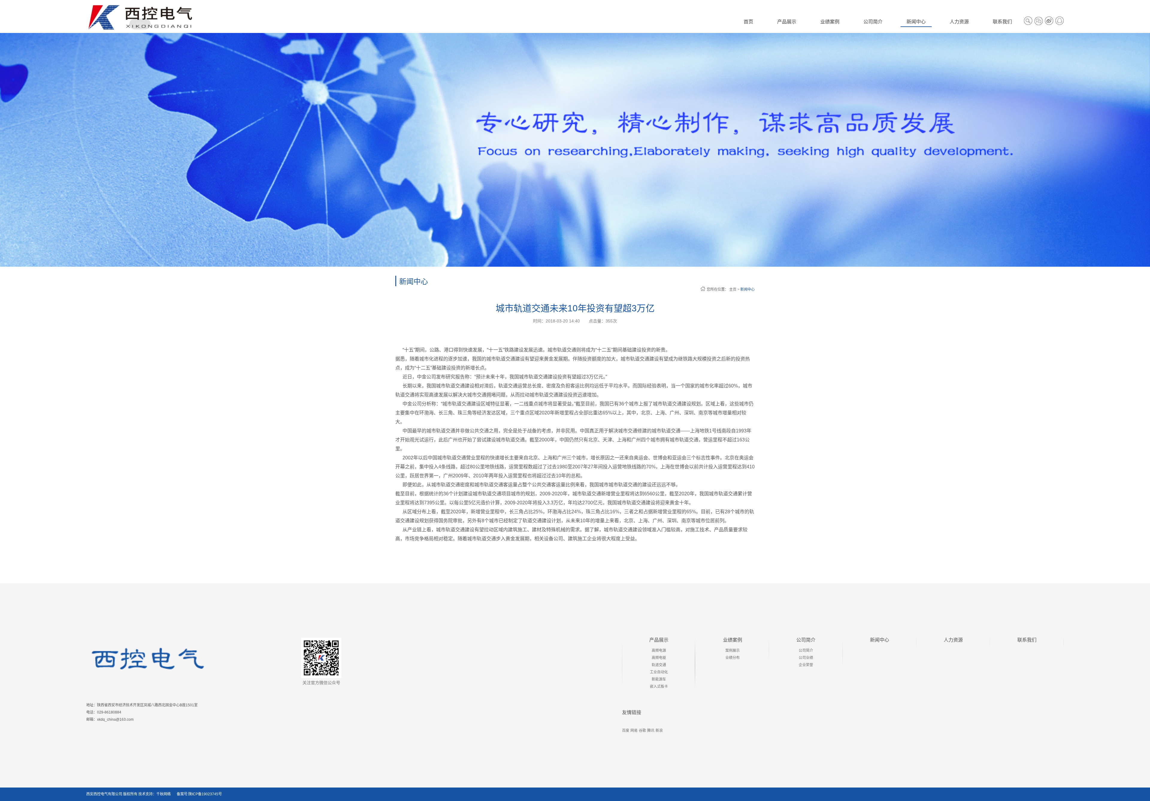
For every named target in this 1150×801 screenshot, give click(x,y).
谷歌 (642, 730)
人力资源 (953, 639)
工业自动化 (659, 672)
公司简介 (805, 639)
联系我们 (1026, 639)
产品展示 (658, 639)
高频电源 (659, 650)
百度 (625, 730)
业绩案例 (732, 639)
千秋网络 (163, 794)
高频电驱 (659, 658)
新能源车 (659, 679)
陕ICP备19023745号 (205, 794)
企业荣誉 (806, 665)
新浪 (659, 730)
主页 (732, 289)
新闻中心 (747, 289)
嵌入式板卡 (659, 686)
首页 (748, 21)
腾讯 (650, 730)
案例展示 (732, 650)
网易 (634, 730)
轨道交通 (659, 665)
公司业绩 (806, 658)
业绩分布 (732, 658)
